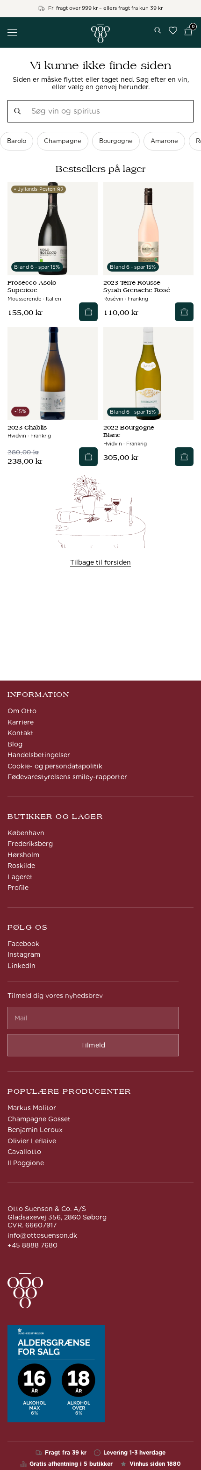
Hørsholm (23, 855)
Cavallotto (24, 1151)
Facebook (23, 943)
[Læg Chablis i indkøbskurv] (88, 456)
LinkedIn (21, 965)
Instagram (23, 954)
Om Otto (21, 711)
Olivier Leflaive (31, 1141)
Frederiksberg (30, 843)
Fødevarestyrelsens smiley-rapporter (67, 777)
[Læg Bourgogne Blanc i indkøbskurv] (184, 456)
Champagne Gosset (39, 1119)
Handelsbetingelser (38, 755)
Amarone (164, 140)
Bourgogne (116, 140)
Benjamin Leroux (35, 1129)
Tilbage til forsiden (100, 562)
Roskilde (21, 865)
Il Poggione (25, 1163)
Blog (14, 744)
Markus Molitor (31, 1107)
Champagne (62, 140)
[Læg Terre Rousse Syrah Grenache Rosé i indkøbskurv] (184, 311)
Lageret (20, 877)
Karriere (20, 722)
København (25, 833)
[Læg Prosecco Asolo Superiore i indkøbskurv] (88, 311)
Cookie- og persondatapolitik (54, 766)
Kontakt (20, 733)
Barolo (16, 140)
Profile (18, 887)
